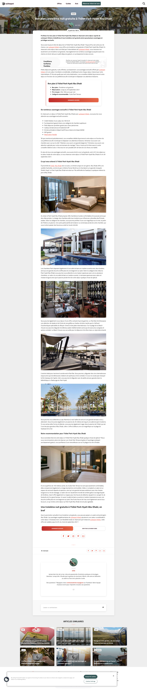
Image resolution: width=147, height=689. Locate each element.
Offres (59, 3)
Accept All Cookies (90, 677)
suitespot (10, 3)
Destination (98, 650)
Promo (73, 14)
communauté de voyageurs (75, 583)
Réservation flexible (50, 134)
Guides (68, 3)
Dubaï (52, 166)
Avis (76, 3)
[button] (6, 679)
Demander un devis (73, 100)
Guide (96, 629)
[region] (62, 679)
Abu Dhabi (58, 166)
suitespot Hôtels (53, 47)
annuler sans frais (90, 62)
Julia (78, 25)
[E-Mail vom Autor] (73, 589)
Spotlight (60, 629)
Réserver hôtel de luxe (91, 3)
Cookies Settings (90, 681)
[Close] (113, 676)
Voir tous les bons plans (89, 528)
